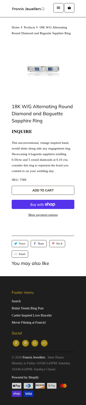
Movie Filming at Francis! (29, 322)
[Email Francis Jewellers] (44, 343)
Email (22, 254)
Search (16, 301)
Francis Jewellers (34, 357)
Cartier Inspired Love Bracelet (32, 315)
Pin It (59, 243)
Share (41, 243)
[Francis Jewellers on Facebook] (16, 343)
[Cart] (69, 8)
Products (29, 27)
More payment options (43, 214)
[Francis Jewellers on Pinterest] (25, 343)
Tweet (22, 243)
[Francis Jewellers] (28, 8)
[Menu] (58, 8)
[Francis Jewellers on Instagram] (35, 343)
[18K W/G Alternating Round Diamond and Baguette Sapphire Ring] (43, 68)
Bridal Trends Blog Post (27, 308)
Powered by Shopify (25, 377)
